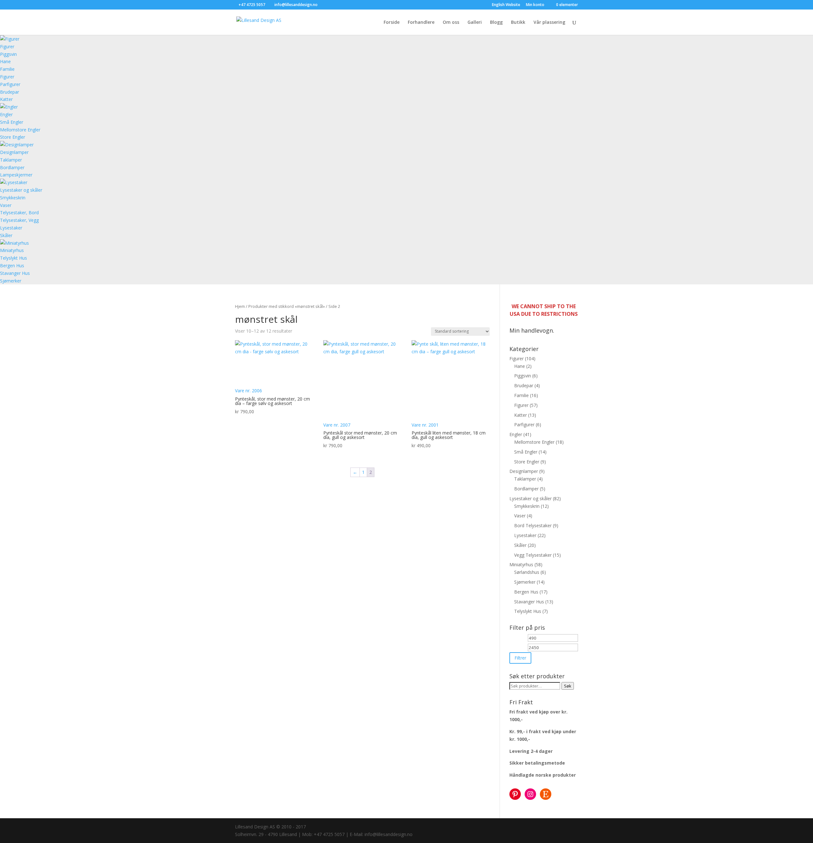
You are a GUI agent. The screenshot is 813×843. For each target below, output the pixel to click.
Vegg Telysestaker (533, 555)
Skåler (6, 235)
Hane (5, 61)
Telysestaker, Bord (19, 212)
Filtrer (520, 658)
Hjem (240, 306)
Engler (6, 114)
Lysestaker (11, 228)
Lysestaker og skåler (21, 190)
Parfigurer (10, 84)
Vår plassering (549, 22)
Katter (6, 99)
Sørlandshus (526, 572)
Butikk (518, 22)
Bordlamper (12, 167)
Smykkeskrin (12, 198)
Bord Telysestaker (533, 525)
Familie (7, 69)
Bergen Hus (12, 265)
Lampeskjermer (16, 175)
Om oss (451, 22)
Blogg (496, 22)
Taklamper (11, 160)
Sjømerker (10, 281)
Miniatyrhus (12, 250)
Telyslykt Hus (13, 258)
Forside (392, 22)
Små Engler (11, 122)
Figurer (7, 46)
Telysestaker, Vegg (19, 220)
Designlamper (14, 152)
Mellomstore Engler (20, 130)
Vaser (5, 205)
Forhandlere (421, 22)
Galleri (474, 22)
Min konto (535, 5)
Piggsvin (8, 54)
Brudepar (9, 92)
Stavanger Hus (15, 273)
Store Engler (12, 137)
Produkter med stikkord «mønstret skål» (286, 306)
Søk (567, 686)
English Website (506, 5)
